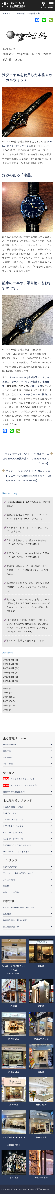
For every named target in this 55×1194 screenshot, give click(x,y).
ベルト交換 (8, 764)
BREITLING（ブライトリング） (17, 845)
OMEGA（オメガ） (12, 813)
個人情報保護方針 (11, 927)
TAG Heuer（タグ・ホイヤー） (17, 852)
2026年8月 (8, 659)
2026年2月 (8, 677)
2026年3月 (8, 672)
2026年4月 (8, 668)
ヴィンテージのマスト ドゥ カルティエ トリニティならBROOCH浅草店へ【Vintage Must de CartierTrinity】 (29, 476)
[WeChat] (50, 20)
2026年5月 (8, 664)
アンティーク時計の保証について (18, 873)
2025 (5, 692)
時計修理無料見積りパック (23, 779)
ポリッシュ (8, 757)
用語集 (6, 886)
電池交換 (7, 751)
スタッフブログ (10, 867)
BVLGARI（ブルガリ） (13, 832)
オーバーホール (10, 745)
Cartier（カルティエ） (13, 820)
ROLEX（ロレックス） (13, 807)
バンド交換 (36, 386)
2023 (5, 701)
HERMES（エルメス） (13, 826)
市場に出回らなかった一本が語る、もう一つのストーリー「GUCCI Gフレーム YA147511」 (28, 570)
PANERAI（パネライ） (13, 839)
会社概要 (7, 914)
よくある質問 (9, 880)
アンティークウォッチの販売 (24, 785)
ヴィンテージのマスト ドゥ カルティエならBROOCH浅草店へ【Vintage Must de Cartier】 (26, 458)
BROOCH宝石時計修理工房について (19, 907)
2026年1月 (8, 681)
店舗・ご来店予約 (11, 892)
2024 (5, 697)
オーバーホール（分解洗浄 (23, 377)
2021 (5, 709)
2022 (5, 705)
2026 (5, 688)
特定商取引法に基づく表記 (15, 920)
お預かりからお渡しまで (14, 792)
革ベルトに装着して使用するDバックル (26, 640)
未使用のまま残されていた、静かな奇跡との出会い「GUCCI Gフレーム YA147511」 (28, 587)
